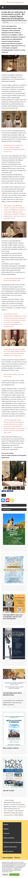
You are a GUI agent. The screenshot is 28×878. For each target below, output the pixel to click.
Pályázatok (5, 824)
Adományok (5, 829)
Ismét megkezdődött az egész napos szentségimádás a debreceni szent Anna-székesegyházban (13, 617)
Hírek (3, 495)
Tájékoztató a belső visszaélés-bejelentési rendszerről (10, 849)
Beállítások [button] (5, 874)
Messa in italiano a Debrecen (11, 748)
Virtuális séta (6, 833)
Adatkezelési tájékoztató (8, 838)
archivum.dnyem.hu (9, 815)
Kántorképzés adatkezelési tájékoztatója (12, 842)
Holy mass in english (8, 790)
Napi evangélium (8, 857)
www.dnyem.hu (21, 806)
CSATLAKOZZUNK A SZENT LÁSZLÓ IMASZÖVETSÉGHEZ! (12, 694)
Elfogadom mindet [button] (14, 874)
